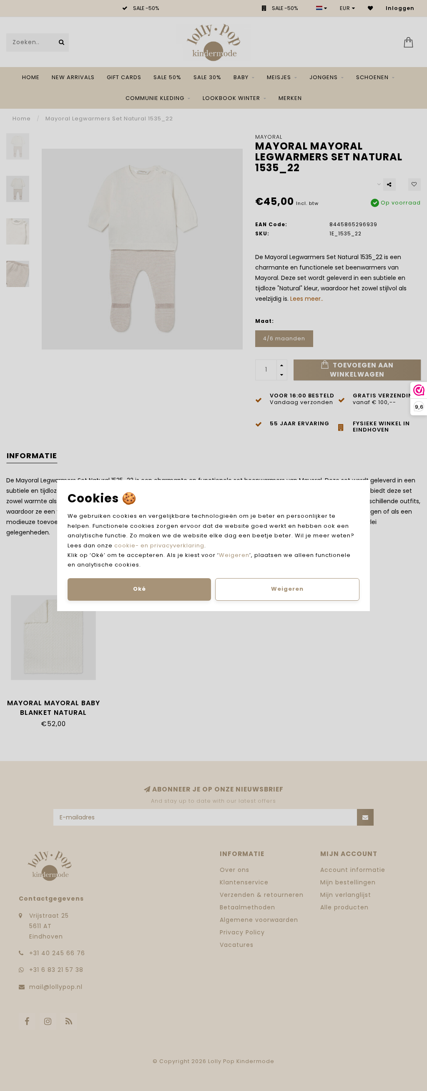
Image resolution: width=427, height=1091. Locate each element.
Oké (139, 589)
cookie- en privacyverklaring (159, 545)
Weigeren (234, 555)
